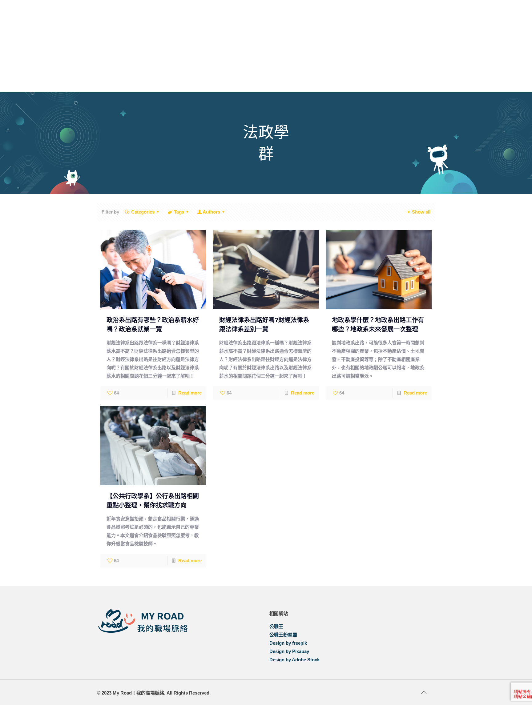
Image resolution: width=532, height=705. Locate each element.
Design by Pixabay (289, 651)
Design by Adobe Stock (294, 659)
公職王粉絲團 (283, 634)
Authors (211, 211)
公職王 (276, 626)
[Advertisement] (266, 46)
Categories (143, 211)
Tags (179, 211)
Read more (190, 392)
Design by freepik (288, 643)
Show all (421, 211)
